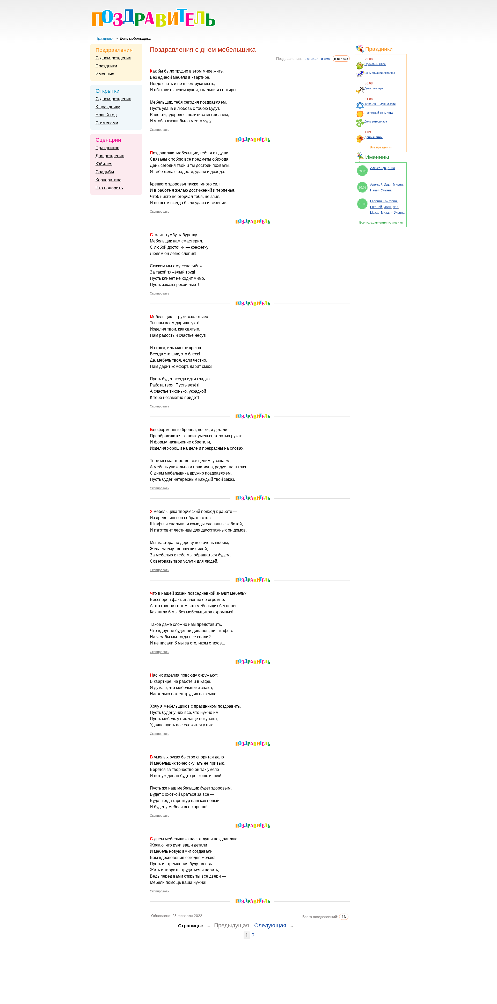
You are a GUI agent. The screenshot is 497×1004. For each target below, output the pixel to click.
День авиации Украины (379, 72)
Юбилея (104, 163)
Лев (395, 207)
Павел (374, 190)
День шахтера (373, 88)
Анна (391, 168)
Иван (387, 207)
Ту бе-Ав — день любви (380, 103)
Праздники (105, 38)
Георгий (376, 201)
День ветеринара (375, 121)
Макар (374, 212)
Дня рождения (110, 155)
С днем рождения (113, 57)
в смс (325, 58)
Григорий (390, 201)
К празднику (108, 106)
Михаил (386, 212)
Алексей (376, 185)
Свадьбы (105, 171)
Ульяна (386, 190)
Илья (387, 185)
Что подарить (109, 187)
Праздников (107, 147)
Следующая (270, 925)
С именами (107, 122)
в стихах (311, 58)
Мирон (398, 185)
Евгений (376, 207)
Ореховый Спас (375, 64)
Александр (378, 168)
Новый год (106, 114)
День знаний (373, 137)
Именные (105, 73)
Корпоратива (108, 179)
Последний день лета (378, 112)
